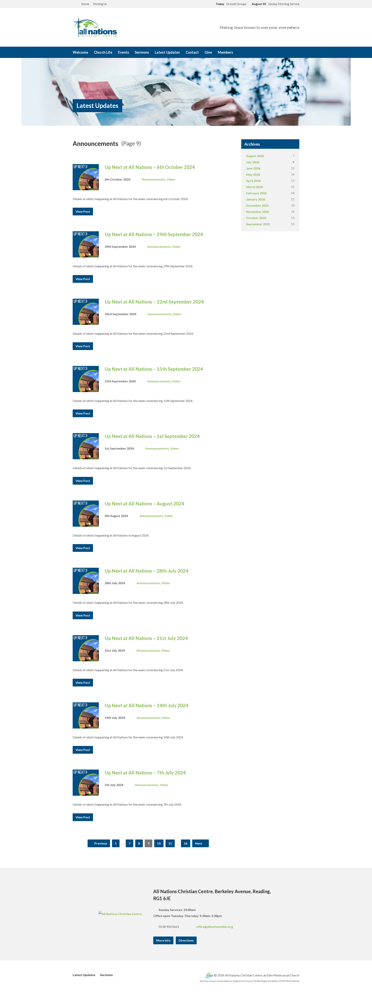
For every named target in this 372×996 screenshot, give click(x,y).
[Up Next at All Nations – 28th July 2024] (86, 591)
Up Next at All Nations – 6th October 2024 (150, 167)
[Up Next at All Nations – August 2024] (86, 523)
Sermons (142, 52)
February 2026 (256, 193)
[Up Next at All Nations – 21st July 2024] (86, 658)
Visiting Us (100, 4)
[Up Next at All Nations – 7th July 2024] (86, 793)
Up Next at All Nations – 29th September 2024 (154, 234)
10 (159, 843)
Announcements (153, 179)
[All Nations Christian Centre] (120, 914)
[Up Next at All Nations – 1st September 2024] (86, 456)
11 (170, 843)
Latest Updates (167, 52)
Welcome (80, 52)
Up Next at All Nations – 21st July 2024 (146, 638)
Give (208, 52)
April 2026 (253, 180)
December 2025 (257, 205)
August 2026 (255, 156)
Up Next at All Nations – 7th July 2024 (145, 772)
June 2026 (253, 168)
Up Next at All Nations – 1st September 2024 (152, 436)
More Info (163, 940)
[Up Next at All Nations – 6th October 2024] (86, 187)
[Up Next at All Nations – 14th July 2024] (86, 725)
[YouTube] (292, 52)
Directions (186, 940)
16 (185, 843)
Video (171, 179)
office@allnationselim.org (214, 926)
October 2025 (256, 218)
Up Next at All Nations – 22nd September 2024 (154, 301)
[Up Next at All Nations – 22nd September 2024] (86, 321)
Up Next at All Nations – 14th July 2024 (146, 705)
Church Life (103, 52)
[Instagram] (286, 52)
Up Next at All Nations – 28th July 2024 (146, 571)
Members (225, 52)
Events (123, 52)
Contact (192, 52)
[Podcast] (297, 52)
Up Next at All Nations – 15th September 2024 (154, 369)
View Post (83, 211)
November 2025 (257, 211)
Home (85, 4)
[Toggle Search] (74, 4)
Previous (100, 843)
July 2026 (252, 162)
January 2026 (255, 199)
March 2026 (254, 187)
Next (199, 843)
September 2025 (258, 224)
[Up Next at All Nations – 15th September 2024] (86, 389)
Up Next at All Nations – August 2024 (144, 503)
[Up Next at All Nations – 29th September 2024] (86, 254)
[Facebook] (281, 52)
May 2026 (253, 174)
